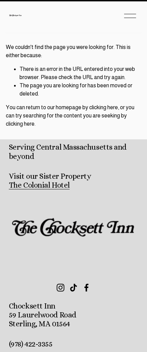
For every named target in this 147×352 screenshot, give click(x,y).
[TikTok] (73, 288)
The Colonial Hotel (39, 185)
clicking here (103, 107)
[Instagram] (60, 288)
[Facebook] (86, 288)
